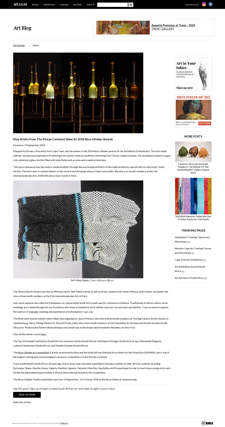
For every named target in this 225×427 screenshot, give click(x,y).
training (64, 4)
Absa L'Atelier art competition (33, 352)
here (43, 334)
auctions (77, 4)
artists (35, 4)
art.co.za (20, 4)
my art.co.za (192, 4)
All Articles (19, 45)
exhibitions (49, 4)
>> (188, 241)
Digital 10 (64, 423)
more (91, 4)
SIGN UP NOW (27, 394)
